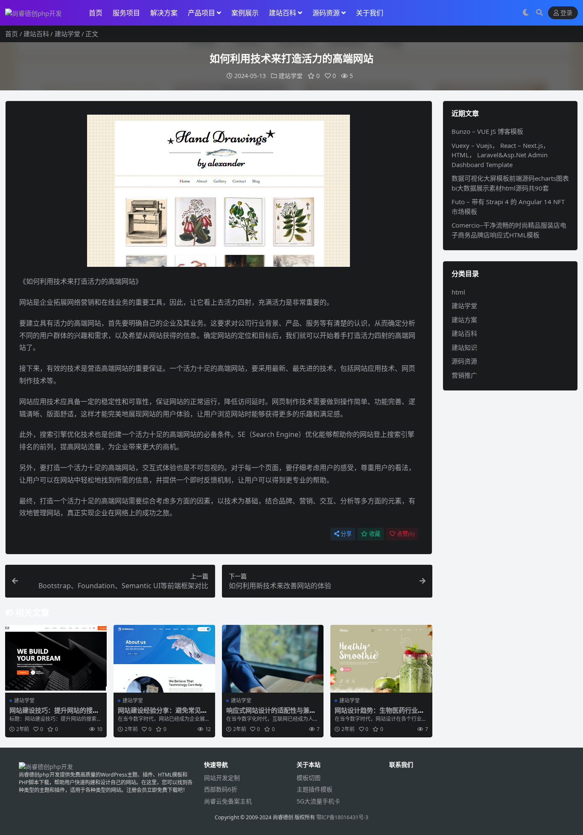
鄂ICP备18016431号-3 (342, 817)
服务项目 (126, 12)
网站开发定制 (222, 778)
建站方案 (464, 319)
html (458, 292)
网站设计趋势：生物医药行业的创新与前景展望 (379, 714)
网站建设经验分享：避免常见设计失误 (162, 714)
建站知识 (464, 347)
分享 (346, 534)
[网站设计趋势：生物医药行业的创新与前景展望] (381, 659)
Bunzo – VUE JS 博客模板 (487, 131)
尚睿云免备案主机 (228, 801)
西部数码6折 (220, 789)
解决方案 (164, 12)
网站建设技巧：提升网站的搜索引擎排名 (54, 714)
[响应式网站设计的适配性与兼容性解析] (273, 659)
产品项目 (201, 12)
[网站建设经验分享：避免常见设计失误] (164, 659)
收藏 (374, 534)
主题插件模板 (314, 789)
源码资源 (326, 12)
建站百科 (282, 12)
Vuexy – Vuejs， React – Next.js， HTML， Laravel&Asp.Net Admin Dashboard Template (500, 155)
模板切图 (309, 778)
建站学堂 (67, 33)
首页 (95, 12)
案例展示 (245, 12)
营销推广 (464, 375)
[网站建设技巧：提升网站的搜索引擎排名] (56, 659)
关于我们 (369, 12)
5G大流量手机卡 (318, 801)
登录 (566, 13)
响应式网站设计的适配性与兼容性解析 (271, 714)
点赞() (405, 534)
